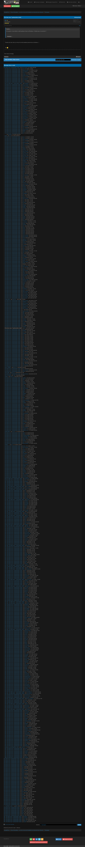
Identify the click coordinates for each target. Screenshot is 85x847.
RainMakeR (26, 83)
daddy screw (27, 745)
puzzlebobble (25, 436)
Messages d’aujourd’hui (52, 2)
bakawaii (24, 91)
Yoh (23, 177)
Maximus (26, 576)
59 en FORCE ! (8, 367)
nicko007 (24, 409)
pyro (22, 804)
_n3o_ (24, 448)
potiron (24, 131)
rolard (23, 770)
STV (23, 407)
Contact (59, 839)
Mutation (24, 423)
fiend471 (24, 157)
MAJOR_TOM (25, 96)
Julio (23, 127)
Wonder (24, 122)
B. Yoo (28, 565)
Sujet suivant (16, 59)
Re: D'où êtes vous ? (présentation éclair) (13, 83)
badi (23, 468)
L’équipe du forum (68, 839)
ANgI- (24, 271)
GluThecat (24, 150)
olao (23, 226)
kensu (24, 136)
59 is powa (7, 372)
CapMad (24, 377)
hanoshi (26, 680)
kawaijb (24, 359)
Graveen (26, 600)
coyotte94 (26, 625)
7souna (26, 540)
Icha (24, 819)
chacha (24, 223)
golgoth (24, 260)
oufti (25, 550)
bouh (24, 208)
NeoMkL (24, 206)
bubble (24, 469)
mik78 (24, 462)
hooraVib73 (23, 747)
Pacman (24, 439)
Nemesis (26, 707)
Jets (23, 68)
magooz (24, 180)
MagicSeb (26, 661)
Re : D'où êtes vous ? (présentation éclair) (14, 481)
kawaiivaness (27, 647)
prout (6, 135)
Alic (6, 20)
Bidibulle (24, 269)
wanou (24, 290)
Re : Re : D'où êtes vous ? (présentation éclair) (15, 486)
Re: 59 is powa (8, 375)
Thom (24, 138)
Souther (26, 584)
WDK (23, 768)
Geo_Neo (26, 494)
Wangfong (26, 604)
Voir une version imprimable (9, 824)
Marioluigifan (27, 608)
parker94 (26, 715)
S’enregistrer (16, 6)
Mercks (26, 642)
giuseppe (10, 134)
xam (23, 95)
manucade (26, 654)
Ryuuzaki (26, 583)
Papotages (47, 12)
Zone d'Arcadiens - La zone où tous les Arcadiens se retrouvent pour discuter (27, 12)
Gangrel (26, 646)
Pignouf (26, 618)
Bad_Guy (26, 638)
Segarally (26, 713)
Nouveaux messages (39, 2)
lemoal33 (24, 202)
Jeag (25, 528)
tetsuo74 (24, 254)
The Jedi (26, 635)
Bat (23, 125)
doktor (24, 287)
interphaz (24, 440)
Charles (24, 387)
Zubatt (24, 163)
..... (5, 134)
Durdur (24, 265)
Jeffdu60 (24, 148)
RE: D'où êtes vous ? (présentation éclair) (13, 757)
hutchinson (27, 538)
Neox (24, 414)
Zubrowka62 (24, 799)
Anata (24, 72)
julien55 (13, 431)
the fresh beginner (28, 696)
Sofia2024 (26, 757)
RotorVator (26, 678)
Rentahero (26, 516)
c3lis (12, 444)
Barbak (26, 656)
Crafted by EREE (11, 846)
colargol (26, 744)
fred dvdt (26, 623)
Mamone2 (15, 367)
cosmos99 (26, 503)
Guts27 (26, 719)
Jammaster (25, 242)
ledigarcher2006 (28, 676)
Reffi (25, 562)
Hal (25, 735)
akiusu (26, 574)
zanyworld (25, 817)
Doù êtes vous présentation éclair (12, 747)
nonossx (26, 753)
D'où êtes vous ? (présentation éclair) (12, 67)
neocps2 (24, 74)
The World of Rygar (26, 435)
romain (24, 385)
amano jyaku (27, 532)
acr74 (26, 716)
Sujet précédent (8, 59)
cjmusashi (26, 498)
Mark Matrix (25, 240)
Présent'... (7, 444)
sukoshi (26, 634)
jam (23, 316)
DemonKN (24, 275)
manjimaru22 (26, 478)
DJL (25, 542)
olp (23, 244)
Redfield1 (24, 160)
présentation (7, 431)
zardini (24, 232)
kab (23, 214)
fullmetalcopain (27, 685)
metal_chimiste (24, 67)
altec (23, 363)
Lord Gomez (25, 222)
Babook (24, 218)
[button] (79, 2)
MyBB (7, 846)
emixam (24, 228)
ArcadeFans (6, 12)
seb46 (24, 147)
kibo (25, 519)
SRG (23, 313)
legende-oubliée (26, 70)
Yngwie (26, 699)
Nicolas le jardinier (26, 400)
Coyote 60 (24, 428)
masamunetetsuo (26, 75)
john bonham (25, 292)
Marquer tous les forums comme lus (39, 842)
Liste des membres (72, 2)
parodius (26, 639)
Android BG (18, 846)
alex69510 (26, 751)
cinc (23, 380)
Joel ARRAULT (25, 71)
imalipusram (27, 660)
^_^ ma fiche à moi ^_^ (9, 806)
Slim (23, 425)
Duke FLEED (27, 732)
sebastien (26, 481)
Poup (24, 87)
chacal (24, 233)
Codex (24, 371)
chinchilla (24, 472)
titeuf (25, 671)
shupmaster (25, 113)
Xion (25, 595)
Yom (23, 101)
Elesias (24, 315)
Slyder (26, 610)
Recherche (62, 2)
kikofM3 (26, 668)
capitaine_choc (25, 430)
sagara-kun (25, 239)
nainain (26, 553)
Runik (24, 169)
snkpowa (23, 758)
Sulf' (23, 336)
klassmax (23, 781)
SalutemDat (27, 673)
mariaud (26, 531)
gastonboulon (27, 705)
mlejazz (26, 643)
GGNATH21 (14, 299)
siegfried (24, 466)
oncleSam (26, 736)
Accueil (30, 2)
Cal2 (10, 135)
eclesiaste (26, 593)
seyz (23, 167)
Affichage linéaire (77, 17)
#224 (80, 25)
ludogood (24, 207)
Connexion (7, 6)
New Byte (26, 631)
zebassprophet (27, 677)
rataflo (24, 432)
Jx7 (25, 482)
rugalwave (24, 224)
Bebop (24, 390)
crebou (26, 607)
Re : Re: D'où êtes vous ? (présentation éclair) (14, 525)
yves (23, 173)
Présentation (7, 299)
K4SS (26, 497)
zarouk (24, 273)
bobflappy (24, 205)
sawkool (24, 108)
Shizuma (24, 197)
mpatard (26, 752)
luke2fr (24, 227)
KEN (23, 337)
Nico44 (24, 231)
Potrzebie (24, 182)
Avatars (6, 376)
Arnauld (26, 748)
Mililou (26, 637)
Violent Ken (25, 220)
